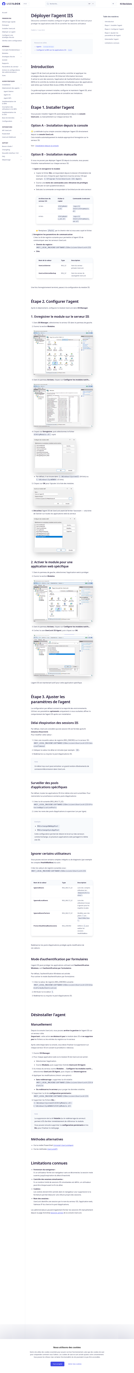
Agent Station (9, 91)
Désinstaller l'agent (112, 39)
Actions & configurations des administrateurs (11, 71)
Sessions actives (56, 1213)
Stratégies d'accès (8, 57)
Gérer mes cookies (74, 1364)
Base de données (8, 118)
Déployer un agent (8, 32)
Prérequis (5, 25)
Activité (4, 60)
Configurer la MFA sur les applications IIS (54, 50)
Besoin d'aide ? (7, 146)
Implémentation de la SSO (9, 113)
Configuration (7, 121)
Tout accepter (57, 1364)
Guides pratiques (8, 81)
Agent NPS (7, 98)
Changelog (6, 150)
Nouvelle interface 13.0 (10, 153)
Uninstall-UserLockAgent (63, 1145)
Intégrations (7, 127)
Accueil (4, 13)
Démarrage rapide (8, 22)
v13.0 (25, 4)
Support (5, 143)
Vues (4, 75)
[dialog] (67, 1356)
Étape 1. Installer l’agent (113, 25)
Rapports (5, 63)
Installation (6, 85)
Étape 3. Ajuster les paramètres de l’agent (113, 34)
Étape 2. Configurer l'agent (114, 29)
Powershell (6, 134)
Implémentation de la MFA (9, 102)
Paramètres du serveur (10, 67)
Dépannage (6, 160)
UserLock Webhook (9, 137)
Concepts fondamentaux (11, 50)
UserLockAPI (52, 1149)
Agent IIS (7, 95)
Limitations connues (112, 43)
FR (113, 4)
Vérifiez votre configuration (12, 41)
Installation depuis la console (47, 146)
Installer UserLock (8, 28)
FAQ (3, 156)
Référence (5, 46)
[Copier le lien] (29, 66)
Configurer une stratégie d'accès (8, 36)
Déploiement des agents (10, 88)
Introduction (109, 22)
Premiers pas (6, 18)
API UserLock (6, 130)
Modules (5, 53)
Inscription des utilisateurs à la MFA (9, 108)
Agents (45, 47)
